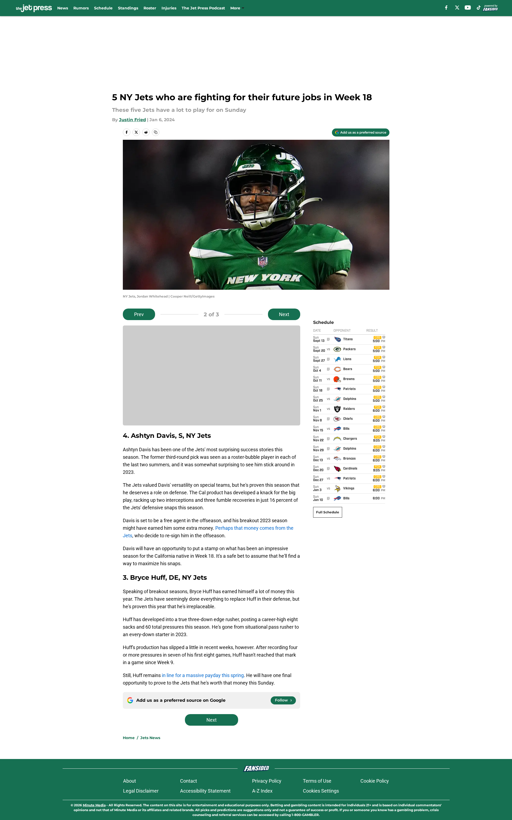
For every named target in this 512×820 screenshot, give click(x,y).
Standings (128, 8)
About (129, 781)
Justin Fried (132, 119)
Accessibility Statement (205, 791)
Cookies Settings (321, 791)
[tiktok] (479, 7)
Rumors (81, 8)
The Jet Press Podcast (203, 8)
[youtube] (468, 7)
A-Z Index (262, 791)
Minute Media (94, 805)
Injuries (169, 8)
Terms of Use (317, 781)
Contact (188, 781)
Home (129, 737)
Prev (139, 314)
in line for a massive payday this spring (203, 675)
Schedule (103, 8)
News (62, 8)
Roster (150, 8)
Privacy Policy (266, 781)
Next (284, 314)
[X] (457, 7)
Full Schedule (327, 512)
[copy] (155, 132)
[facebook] (446, 7)
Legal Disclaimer (141, 791)
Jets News (150, 737)
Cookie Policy (374, 781)
